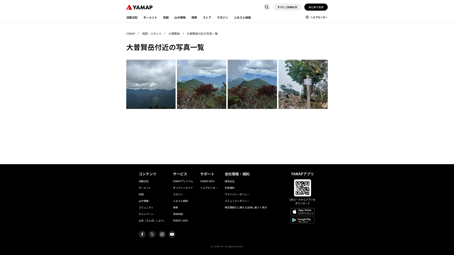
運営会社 (230, 181)
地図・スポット (152, 33)
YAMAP (130, 33)
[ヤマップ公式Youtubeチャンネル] (172, 234)
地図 (166, 17)
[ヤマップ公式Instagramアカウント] (162, 234)
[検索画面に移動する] (266, 7)
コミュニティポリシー (237, 201)
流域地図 (178, 214)
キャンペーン (146, 214)
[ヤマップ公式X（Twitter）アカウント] (152, 234)
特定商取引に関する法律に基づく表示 (246, 207)
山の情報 (180, 17)
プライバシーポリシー (237, 194)
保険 (194, 17)
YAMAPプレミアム (183, 181)
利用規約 (230, 187)
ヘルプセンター (319, 17)
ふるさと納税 (242, 17)
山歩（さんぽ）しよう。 (152, 220)
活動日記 (132, 17)
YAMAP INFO (207, 181)
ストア (207, 17)
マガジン (222, 17)
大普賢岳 (174, 33)
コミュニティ (146, 207)
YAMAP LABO (180, 220)
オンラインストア (183, 187)
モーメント (150, 17)
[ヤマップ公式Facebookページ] (142, 234)
